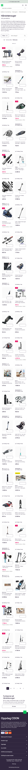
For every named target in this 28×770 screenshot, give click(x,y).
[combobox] (14, 8)
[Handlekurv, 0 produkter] (22, 5)
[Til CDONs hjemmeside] (2, 5)
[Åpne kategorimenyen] (25, 5)
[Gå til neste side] (23, 688)
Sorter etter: (9, 40)
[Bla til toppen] (24, 712)
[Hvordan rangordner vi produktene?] (4, 40)
